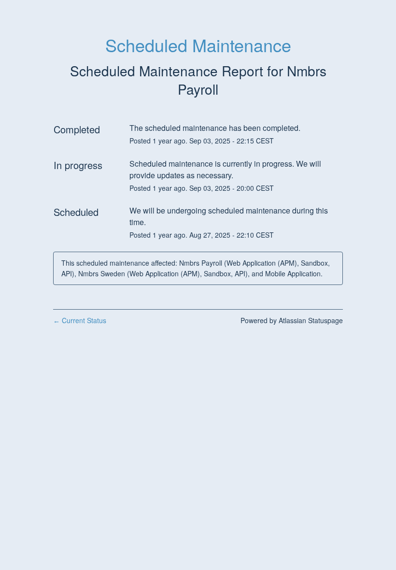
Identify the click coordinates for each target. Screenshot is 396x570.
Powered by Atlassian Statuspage (291, 320)
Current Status (79, 320)
